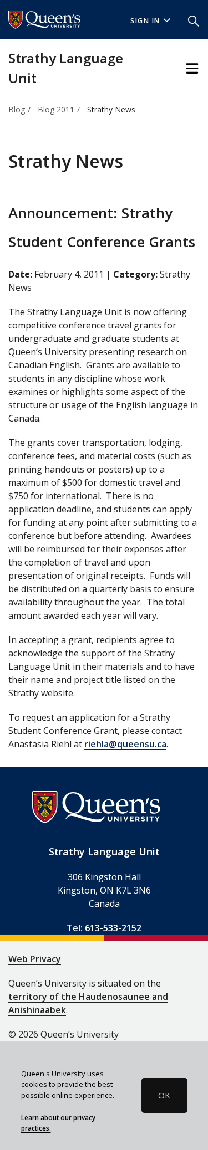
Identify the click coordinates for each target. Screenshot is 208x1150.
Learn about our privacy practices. (58, 1123)
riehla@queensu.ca (125, 744)
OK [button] (164, 1095)
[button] (193, 20)
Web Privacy (34, 959)
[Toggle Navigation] (192, 68)
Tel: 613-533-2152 (104, 928)
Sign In (145, 20)
